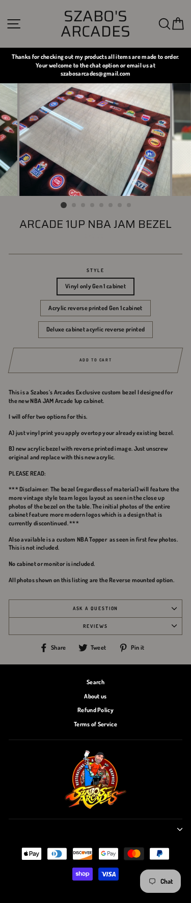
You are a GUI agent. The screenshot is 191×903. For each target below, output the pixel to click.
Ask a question (96, 608)
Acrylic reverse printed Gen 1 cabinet (95, 308)
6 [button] (111, 205)
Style (95, 270)
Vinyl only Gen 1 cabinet (95, 286)
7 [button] (120, 205)
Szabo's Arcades (95, 24)
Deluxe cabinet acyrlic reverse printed (95, 329)
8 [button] (129, 205)
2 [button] (74, 205)
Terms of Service (95, 724)
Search (95, 682)
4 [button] (92, 205)
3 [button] (83, 205)
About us (95, 696)
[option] (95, 65)
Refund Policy (95, 710)
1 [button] (64, 205)
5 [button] (101, 205)
